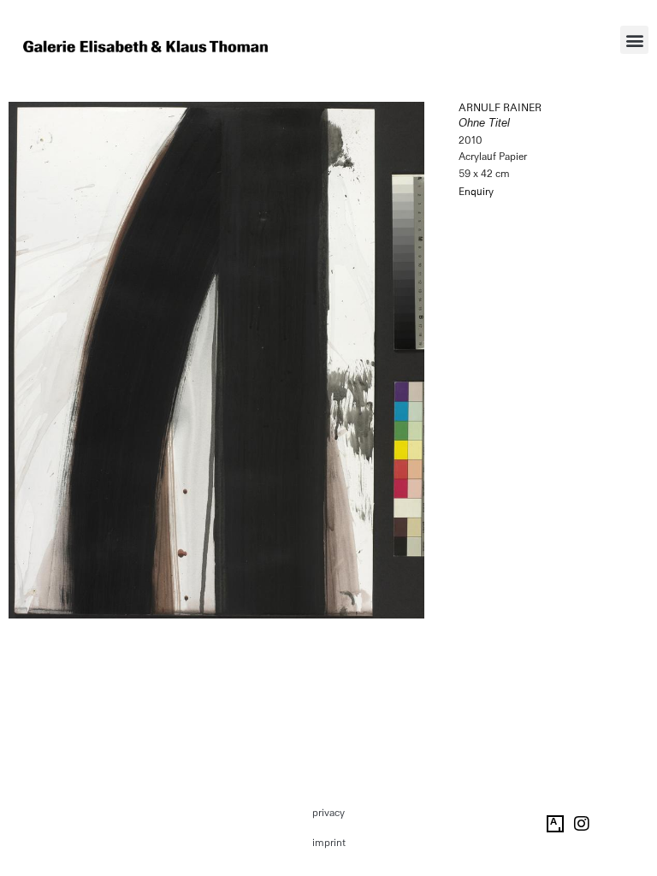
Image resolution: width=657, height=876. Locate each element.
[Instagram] (582, 824)
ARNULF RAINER (500, 108)
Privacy (328, 813)
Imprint (329, 843)
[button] (634, 40)
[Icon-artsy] (555, 824)
